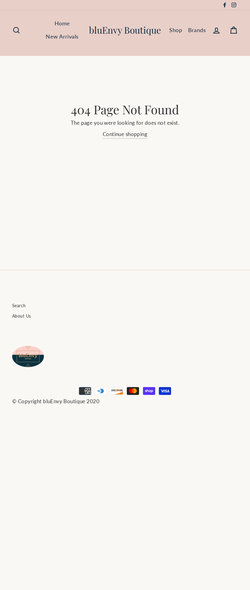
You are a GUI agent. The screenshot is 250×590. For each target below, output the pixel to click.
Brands (197, 30)
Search (19, 305)
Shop (175, 30)
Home (62, 23)
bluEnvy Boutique (125, 30)
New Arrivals (62, 36)
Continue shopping (125, 134)
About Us (21, 316)
